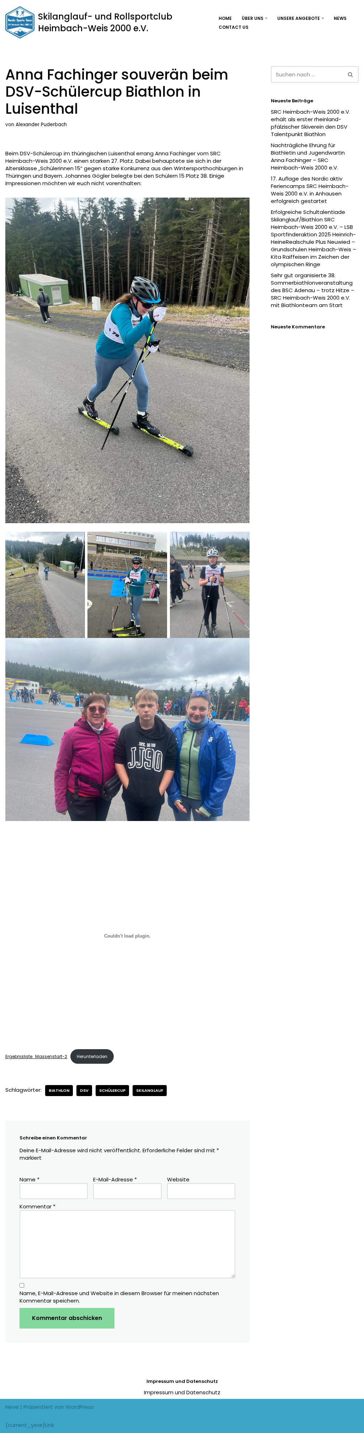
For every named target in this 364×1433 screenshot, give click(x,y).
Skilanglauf (149, 1090)
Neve (12, 1407)
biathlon (59, 1090)
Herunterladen (92, 1056)
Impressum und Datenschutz (182, 1392)
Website (178, 1179)
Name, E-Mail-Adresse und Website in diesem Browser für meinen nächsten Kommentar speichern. (119, 1296)
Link (49, 1425)
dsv (84, 1090)
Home (225, 18)
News (340, 18)
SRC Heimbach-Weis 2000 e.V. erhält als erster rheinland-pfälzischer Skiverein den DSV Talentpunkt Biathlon (310, 123)
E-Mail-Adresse (115, 1179)
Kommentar (37, 1206)
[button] (266, 18)
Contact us (233, 27)
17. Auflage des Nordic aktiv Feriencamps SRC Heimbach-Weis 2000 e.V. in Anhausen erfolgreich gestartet (309, 190)
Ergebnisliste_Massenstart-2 (36, 1056)
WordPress (79, 1407)
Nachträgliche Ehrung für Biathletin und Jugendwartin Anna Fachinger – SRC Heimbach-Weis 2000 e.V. (308, 156)
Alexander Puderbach (41, 124)
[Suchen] (351, 74)
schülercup (112, 1090)
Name (29, 1179)
